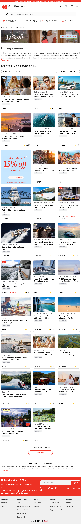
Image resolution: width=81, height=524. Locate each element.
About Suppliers (55, 502)
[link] (16, 167)
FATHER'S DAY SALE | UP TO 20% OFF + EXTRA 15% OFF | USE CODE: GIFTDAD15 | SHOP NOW (40, 1)
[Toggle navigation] (77, 6)
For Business (22, 499)
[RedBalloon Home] (4, 7)
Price (15, 71)
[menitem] (66, 6)
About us (4, 502)
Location (5, 71)
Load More (40, 453)
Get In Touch (21, 513)
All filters (63, 71)
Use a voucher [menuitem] (20, 6)
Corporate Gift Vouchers (25, 506)
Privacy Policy (18, 492)
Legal (67, 488)
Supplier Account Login (57, 510)
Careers (36, 506)
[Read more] (4, 21)
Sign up (75, 483)
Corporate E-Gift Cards (24, 510)
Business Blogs (22, 517)
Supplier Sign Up (55, 506)
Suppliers (53, 499)
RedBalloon (5, 499)
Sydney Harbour (52, 55)
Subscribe (4, 510)
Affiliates (68, 502)
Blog (2, 506)
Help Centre (37, 502)
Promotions (69, 506)
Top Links (69, 499)
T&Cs (9, 492)
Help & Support (39, 499)
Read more (5, 60)
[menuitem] (60, 6)
